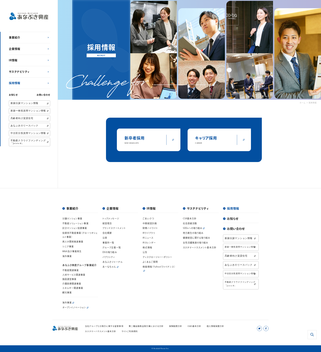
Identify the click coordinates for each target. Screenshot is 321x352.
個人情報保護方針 (215, 326)
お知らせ (13, 95)
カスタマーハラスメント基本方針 (100, 331)
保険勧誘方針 (175, 326)
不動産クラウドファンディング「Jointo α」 (28, 141)
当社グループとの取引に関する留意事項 (104, 326)
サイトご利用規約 (130, 331)
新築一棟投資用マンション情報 (28, 111)
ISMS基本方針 (194, 326)
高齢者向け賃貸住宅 (22, 118)
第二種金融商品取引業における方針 (146, 326)
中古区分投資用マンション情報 (28, 133)
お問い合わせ (43, 95)
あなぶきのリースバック (24, 126)
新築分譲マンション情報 (24, 103)
